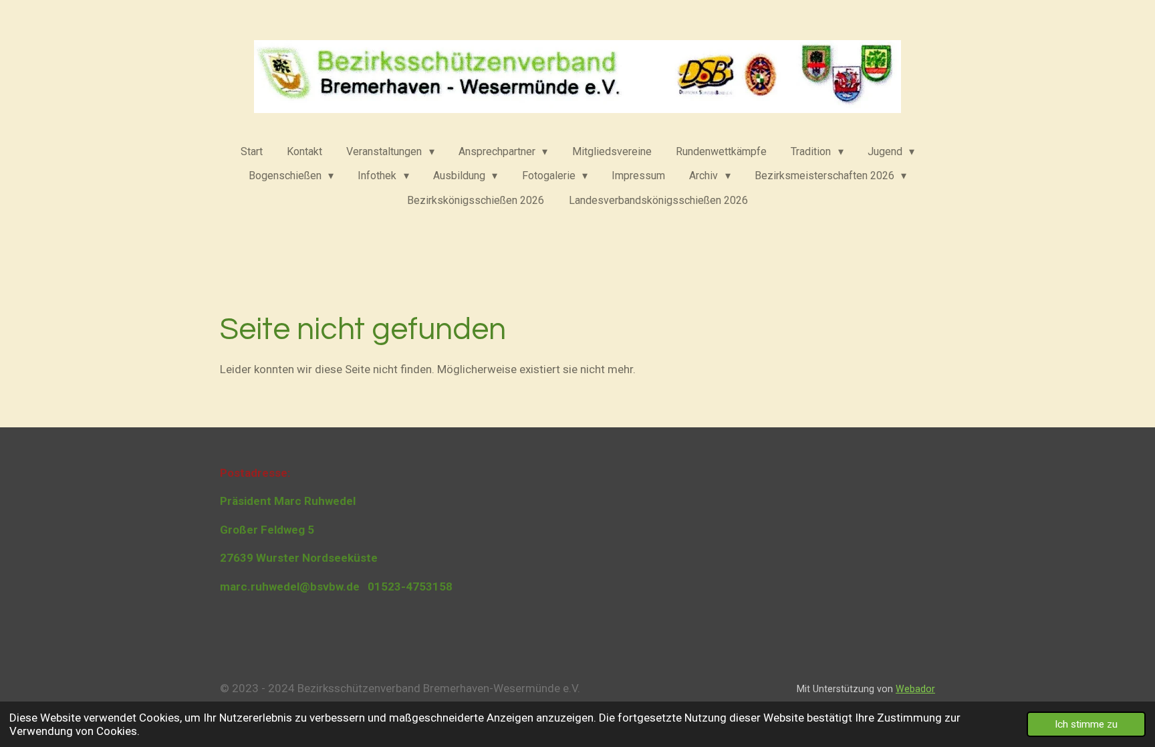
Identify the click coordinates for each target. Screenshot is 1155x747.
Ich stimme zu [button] (1086, 724)
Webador (915, 688)
